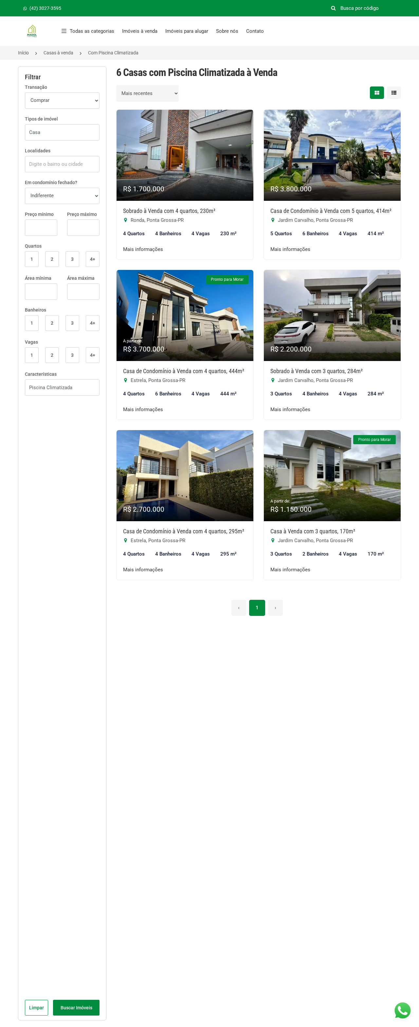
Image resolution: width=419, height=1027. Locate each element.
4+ (92, 259)
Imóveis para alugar (186, 31)
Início (23, 52)
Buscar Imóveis (76, 1007)
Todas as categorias (92, 31)
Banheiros (35, 310)
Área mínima (38, 278)
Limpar (36, 1007)
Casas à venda (58, 52)
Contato (255, 31)
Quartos (33, 246)
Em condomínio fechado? (51, 182)
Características (41, 374)
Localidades (37, 150)
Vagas (31, 342)
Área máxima (81, 278)
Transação (36, 87)
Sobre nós (227, 31)
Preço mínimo (39, 214)
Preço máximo (82, 214)
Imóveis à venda (139, 31)
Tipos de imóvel (41, 119)
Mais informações (143, 249)
